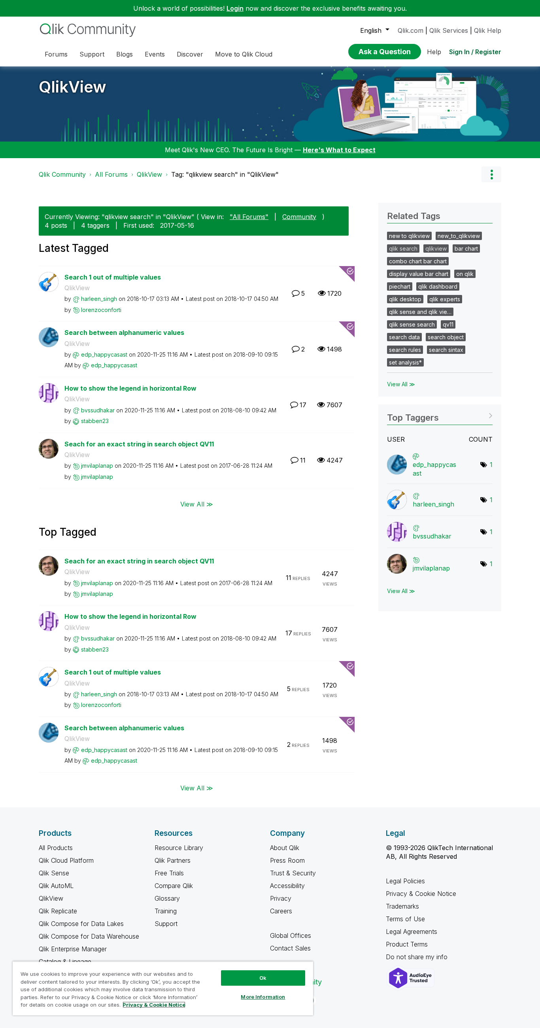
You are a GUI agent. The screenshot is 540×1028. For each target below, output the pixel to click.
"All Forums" (249, 217)
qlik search (403, 248)
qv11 (448, 324)
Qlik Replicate (58, 911)
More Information (263, 997)
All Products (56, 848)
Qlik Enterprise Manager (73, 949)
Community (299, 217)
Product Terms (407, 944)
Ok (262, 978)
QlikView (72, 86)
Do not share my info (417, 957)
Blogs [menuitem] (124, 54)
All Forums (111, 174)
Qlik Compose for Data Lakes (81, 924)
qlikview (436, 248)
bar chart (466, 248)
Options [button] (491, 174)
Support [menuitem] (91, 54)
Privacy (280, 898)
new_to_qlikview (459, 235)
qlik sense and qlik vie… (420, 311)
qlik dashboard (437, 286)
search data (404, 337)
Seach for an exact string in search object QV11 (139, 444)
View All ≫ (196, 504)
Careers (281, 911)
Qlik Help (487, 30)
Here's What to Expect (339, 150)
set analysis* (405, 362)
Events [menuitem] (155, 54)
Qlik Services (448, 30)
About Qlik (284, 848)
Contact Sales (290, 948)
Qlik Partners (173, 860)
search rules (405, 349)
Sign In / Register (475, 52)
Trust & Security (293, 873)
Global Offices (290, 935)
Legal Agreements (411, 931)
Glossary (167, 898)
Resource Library (179, 848)
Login (235, 8)
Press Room (287, 860)
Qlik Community (62, 174)
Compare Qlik (174, 886)
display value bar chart (418, 273)
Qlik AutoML (56, 886)
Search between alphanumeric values (124, 332)
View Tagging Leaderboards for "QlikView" (440, 415)
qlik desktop (405, 299)
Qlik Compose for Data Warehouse (89, 936)
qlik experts (444, 299)
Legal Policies (405, 881)
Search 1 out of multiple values (112, 277)
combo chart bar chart (418, 261)
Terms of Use (405, 919)
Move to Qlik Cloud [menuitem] (243, 54)
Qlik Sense (54, 873)
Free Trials (169, 873)
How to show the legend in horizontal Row (130, 388)
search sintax (446, 349)
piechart (399, 286)
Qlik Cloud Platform (66, 860)
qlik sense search (412, 324)
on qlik (465, 273)
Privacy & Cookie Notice (421, 894)
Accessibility (287, 886)
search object (446, 337)
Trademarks (402, 906)
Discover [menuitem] (190, 54)
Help (434, 52)
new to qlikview (409, 235)
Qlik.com (410, 30)
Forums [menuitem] (56, 54)
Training (166, 911)
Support (166, 924)
